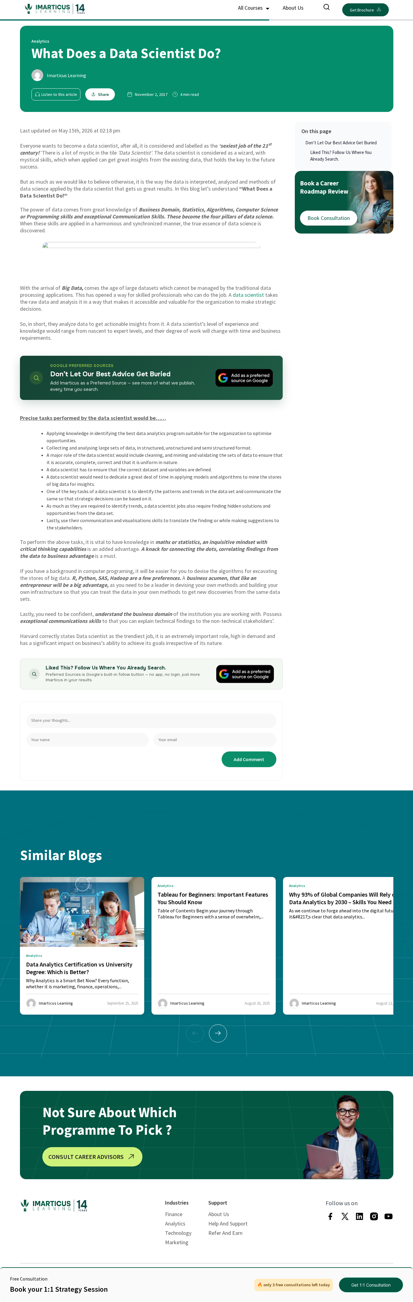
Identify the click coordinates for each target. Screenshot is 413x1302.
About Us (293, 7)
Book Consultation (328, 217)
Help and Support (228, 1223)
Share (103, 94)
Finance (173, 1214)
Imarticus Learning (66, 75)
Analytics (175, 1223)
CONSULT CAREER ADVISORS (86, 1156)
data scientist (248, 294)
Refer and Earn (225, 1232)
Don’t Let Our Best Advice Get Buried (341, 143)
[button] (218, 1033)
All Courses (251, 7)
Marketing (176, 1242)
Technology (178, 1232)
